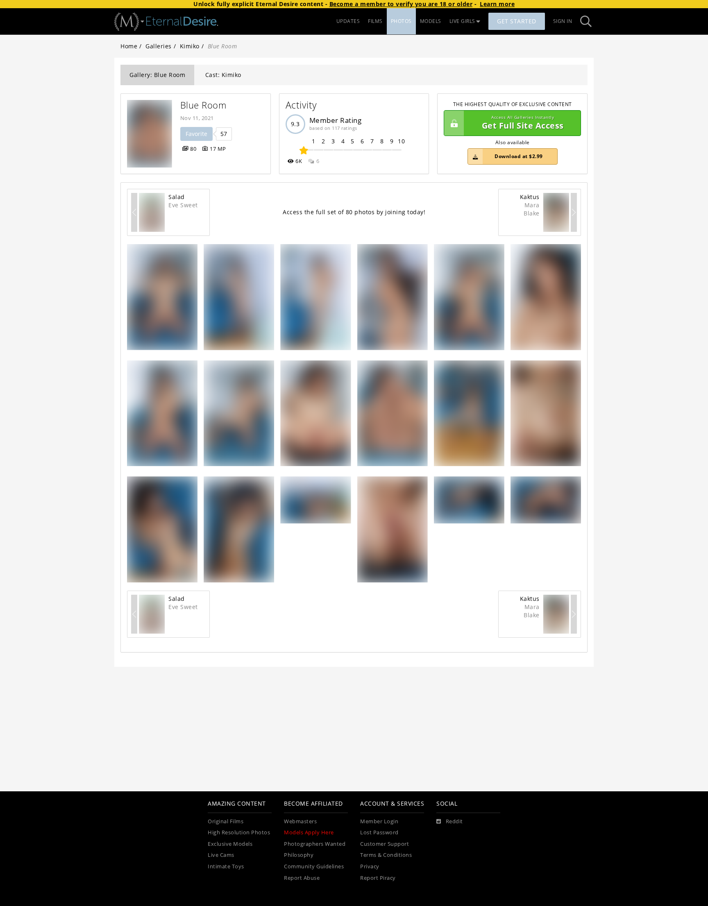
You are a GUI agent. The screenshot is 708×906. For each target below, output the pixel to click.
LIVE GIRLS (462, 21)
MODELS (430, 21)
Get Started (516, 21)
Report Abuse (302, 877)
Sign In (562, 21)
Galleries (158, 46)
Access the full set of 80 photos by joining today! (354, 212)
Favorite (196, 134)
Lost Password (379, 832)
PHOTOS (401, 21)
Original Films (225, 821)
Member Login (379, 821)
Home (128, 46)
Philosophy (298, 855)
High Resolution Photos (239, 832)
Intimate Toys (226, 866)
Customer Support (384, 843)
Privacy (369, 866)
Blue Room (203, 105)
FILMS (375, 21)
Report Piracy (378, 877)
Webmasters (300, 821)
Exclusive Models (230, 843)
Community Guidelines (314, 866)
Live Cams (221, 855)
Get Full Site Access (523, 123)
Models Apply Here (309, 832)
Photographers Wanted (314, 843)
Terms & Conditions (386, 855)
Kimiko (190, 46)
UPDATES (348, 21)
